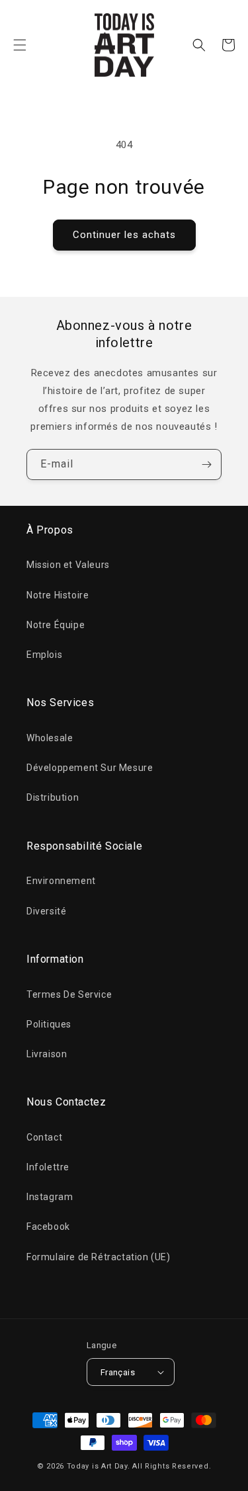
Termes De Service (69, 994)
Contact (44, 1137)
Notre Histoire (57, 595)
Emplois (44, 654)
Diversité (46, 911)
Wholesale (49, 738)
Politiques (48, 1024)
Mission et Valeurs (68, 564)
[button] (19, 45)
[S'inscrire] (206, 464)
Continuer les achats (124, 235)
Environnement (61, 880)
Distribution (52, 797)
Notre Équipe (55, 625)
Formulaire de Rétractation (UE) (98, 1257)
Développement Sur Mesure (89, 767)
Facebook (48, 1226)
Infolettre (47, 1167)
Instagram (49, 1196)
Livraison (46, 1054)
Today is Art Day (97, 1466)
